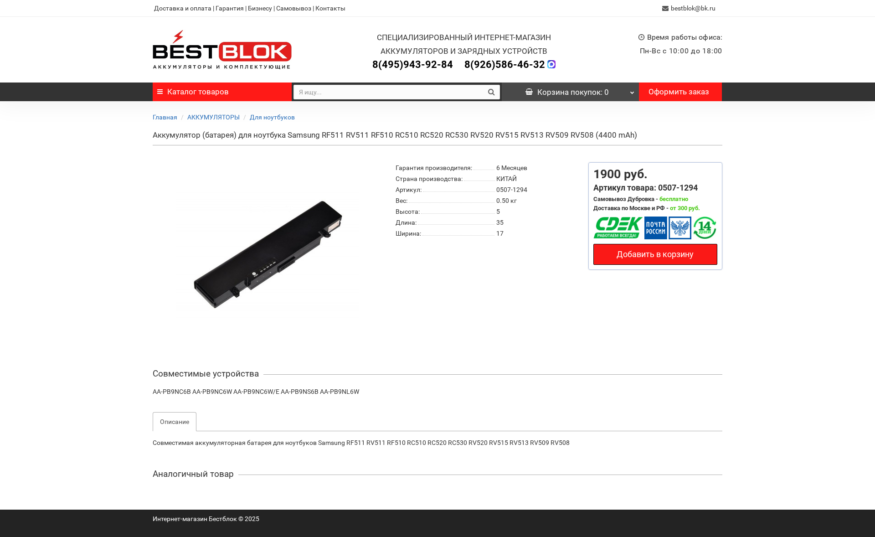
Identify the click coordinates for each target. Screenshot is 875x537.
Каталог (198, 91)
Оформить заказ (679, 91)
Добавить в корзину (655, 254)
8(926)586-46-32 (504, 64)
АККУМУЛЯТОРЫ (213, 117)
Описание (174, 421)
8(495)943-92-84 (412, 64)
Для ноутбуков (272, 117)
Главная (165, 117)
